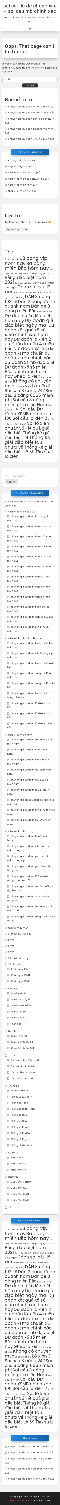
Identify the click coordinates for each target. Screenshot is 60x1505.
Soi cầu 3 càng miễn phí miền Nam (26, 402)
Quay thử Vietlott (21, 1181)
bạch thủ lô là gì (28, 273)
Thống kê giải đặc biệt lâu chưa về (27, 442)
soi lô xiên (20, 424)
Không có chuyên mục (28, 383)
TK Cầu (12, 1055)
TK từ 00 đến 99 (20, 1090)
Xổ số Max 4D (18, 1017)
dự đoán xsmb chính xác (28, 355)
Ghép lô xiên (27, 376)
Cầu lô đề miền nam (20, 184)
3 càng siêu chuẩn (13, 259)
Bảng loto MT (18, 1157)
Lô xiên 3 (41, 386)
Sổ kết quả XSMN (20, 975)
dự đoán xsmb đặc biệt (30, 362)
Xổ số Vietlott (18, 993)
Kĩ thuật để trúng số (19, 160)
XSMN (11, 946)
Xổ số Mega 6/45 (21, 999)
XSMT (11, 952)
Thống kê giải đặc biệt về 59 (28, 449)
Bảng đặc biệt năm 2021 (25, 279)
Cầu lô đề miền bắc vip (21, 172)
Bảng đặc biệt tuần (23, 283)
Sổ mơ (12, 1207)
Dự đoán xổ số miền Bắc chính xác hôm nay (26, 371)
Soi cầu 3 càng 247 (25, 391)
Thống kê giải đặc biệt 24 (28, 435)
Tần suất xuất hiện (21, 1096)
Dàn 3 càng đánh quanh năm (30, 304)
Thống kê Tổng (19, 1102)
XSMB (11, 940)
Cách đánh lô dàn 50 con (26, 292)
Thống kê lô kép (20, 1127)
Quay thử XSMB (20, 1200)
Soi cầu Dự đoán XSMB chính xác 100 (28, 413)
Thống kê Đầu (19, 1121)
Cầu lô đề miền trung (20, 191)
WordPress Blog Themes (21, 1500)
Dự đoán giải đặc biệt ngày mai (30, 323)
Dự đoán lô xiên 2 (32, 339)
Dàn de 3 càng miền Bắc (27, 308)
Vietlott (12, 988)
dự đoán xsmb (30, 348)
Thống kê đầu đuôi (21, 1145)
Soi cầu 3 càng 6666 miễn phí (29, 395)
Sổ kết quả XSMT (20, 969)
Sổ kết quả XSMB (20, 981)
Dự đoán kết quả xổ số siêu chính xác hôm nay (29, 332)
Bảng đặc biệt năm (46, 273)
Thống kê (16, 1023)
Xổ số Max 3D (18, 1011)
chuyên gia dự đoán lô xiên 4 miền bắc (31, 112)
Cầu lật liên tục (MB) (23, 1072)
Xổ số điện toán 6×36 (23, 1048)
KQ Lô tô (13, 1152)
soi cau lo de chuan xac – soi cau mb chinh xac (30, 8)
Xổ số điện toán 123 (22, 1042)
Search (11, 481)
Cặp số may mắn (18, 166)
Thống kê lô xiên (20, 1133)
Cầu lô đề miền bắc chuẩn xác (26, 178)
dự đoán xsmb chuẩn (29, 351)
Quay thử (13, 1177)
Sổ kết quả (14, 964)
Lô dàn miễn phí (23, 386)
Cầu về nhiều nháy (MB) (25, 1060)
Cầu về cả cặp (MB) (22, 1066)
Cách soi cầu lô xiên (28, 289)
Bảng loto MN (18, 1163)
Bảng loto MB (18, 1169)
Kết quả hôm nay (18, 958)
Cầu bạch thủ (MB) (22, 1078)
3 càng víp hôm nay (26, 261)
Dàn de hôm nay (44, 312)
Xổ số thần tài (19, 1036)
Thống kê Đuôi (19, 1115)
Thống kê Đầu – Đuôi (23, 1109)
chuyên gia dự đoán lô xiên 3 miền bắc (31, 139)
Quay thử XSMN (20, 1194)
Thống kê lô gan (20, 1139)
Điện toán (14, 1031)
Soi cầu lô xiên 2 (29, 418)
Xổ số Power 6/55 (21, 1005)
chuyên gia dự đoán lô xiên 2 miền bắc (31, 106)
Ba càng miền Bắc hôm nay (27, 265)
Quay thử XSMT (20, 1187)
